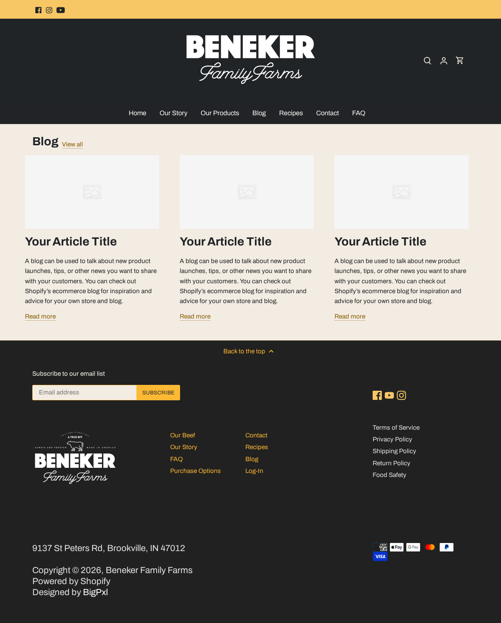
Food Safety (389, 474)
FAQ (176, 459)
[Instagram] (48, 9)
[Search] (428, 60)
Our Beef (182, 435)
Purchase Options (195, 470)
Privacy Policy (392, 439)
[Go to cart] (461, 60)
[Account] (444, 60)
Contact (256, 435)
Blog (45, 141)
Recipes (256, 447)
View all (72, 144)
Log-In (254, 470)
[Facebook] (36, 9)
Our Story (183, 447)
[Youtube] (60, 9)
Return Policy (391, 463)
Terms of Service (396, 427)
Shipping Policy (394, 451)
